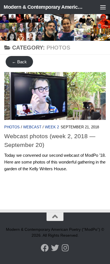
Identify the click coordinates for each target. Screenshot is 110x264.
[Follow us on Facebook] (45, 248)
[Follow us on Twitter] (55, 248)
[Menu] (103, 7)
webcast (32, 127)
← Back (19, 61)
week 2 (52, 127)
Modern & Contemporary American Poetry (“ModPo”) (43, 7)
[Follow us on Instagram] (65, 248)
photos (12, 127)
